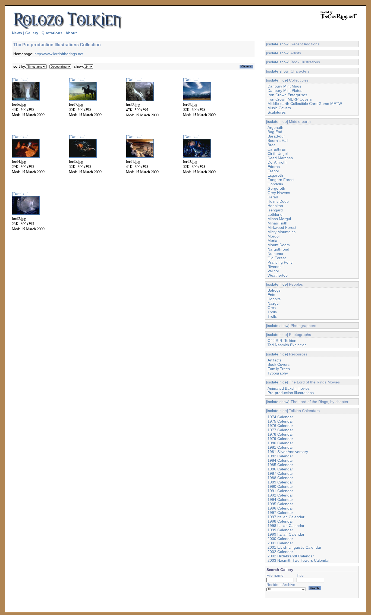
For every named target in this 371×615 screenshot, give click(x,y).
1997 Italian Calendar (286, 517)
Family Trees (279, 369)
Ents (271, 294)
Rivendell (275, 266)
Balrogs (274, 290)
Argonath (275, 127)
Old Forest (277, 258)
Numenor (276, 253)
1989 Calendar (280, 482)
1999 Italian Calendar (286, 534)
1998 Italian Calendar (286, 525)
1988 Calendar (280, 478)
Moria (272, 240)
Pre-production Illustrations (291, 393)
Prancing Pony (280, 262)
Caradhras (277, 149)
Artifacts (274, 360)
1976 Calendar (280, 425)
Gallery (31, 33)
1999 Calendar (280, 530)
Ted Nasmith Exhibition (287, 345)
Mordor (274, 236)
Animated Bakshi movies (289, 388)
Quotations (52, 33)
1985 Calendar (280, 465)
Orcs (272, 307)
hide (283, 80)
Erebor (273, 171)
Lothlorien (276, 214)
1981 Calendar (280, 447)
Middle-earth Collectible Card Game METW (305, 103)
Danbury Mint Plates (285, 90)
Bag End (275, 132)
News (17, 33)
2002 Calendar (280, 552)
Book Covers (279, 364)
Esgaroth (275, 175)
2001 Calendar (280, 543)
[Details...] (20, 79)
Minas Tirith (277, 223)
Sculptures (277, 112)
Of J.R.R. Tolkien (282, 340)
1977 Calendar (280, 430)
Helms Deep (278, 201)
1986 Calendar (280, 469)
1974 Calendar (280, 417)
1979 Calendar (280, 438)
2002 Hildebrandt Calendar (291, 556)
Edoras (274, 166)
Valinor (273, 271)
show (283, 44)
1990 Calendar (280, 486)
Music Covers (279, 108)
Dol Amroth (277, 162)
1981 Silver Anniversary (288, 451)
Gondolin (275, 184)
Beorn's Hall (278, 140)
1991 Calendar (280, 491)
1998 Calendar (280, 521)
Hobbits (274, 299)
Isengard (275, 210)
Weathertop (278, 275)
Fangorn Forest (281, 179)
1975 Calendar (280, 421)
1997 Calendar (280, 512)
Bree (272, 145)
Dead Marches (280, 158)
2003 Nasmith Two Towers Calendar (299, 560)
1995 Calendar (280, 504)
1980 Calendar (280, 443)
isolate (272, 44)
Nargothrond (278, 249)
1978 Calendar (280, 434)
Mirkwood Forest (282, 227)
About (71, 33)
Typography (278, 373)
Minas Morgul (279, 219)
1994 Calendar (280, 499)
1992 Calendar (280, 495)
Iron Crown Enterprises (287, 95)
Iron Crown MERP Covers (290, 99)
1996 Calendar (280, 508)
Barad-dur (276, 136)
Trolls (272, 312)
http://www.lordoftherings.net (58, 54)
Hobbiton (275, 206)
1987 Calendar (280, 473)
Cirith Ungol (278, 153)
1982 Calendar (280, 456)
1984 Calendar (280, 460)
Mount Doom (279, 245)
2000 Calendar (280, 538)
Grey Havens (279, 193)
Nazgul (273, 303)
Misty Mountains (281, 232)
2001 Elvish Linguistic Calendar (294, 547)
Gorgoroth (276, 188)
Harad (273, 197)
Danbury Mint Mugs (284, 86)
